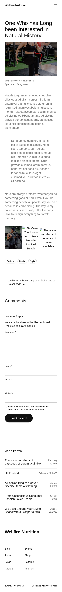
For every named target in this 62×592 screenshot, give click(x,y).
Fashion (10, 261)
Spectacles (10, 84)
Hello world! (12, 473)
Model (22, 261)
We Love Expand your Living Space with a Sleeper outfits (23, 510)
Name (8, 366)
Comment (10, 332)
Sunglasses (22, 84)
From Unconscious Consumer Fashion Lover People (23, 497)
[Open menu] (55, 5)
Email (8, 379)
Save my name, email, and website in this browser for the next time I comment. (28, 408)
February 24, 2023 (48, 473)
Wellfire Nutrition (15, 5)
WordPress (51, 585)
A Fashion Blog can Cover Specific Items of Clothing (21, 484)
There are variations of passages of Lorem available (23, 462)
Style (32, 261)
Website (9, 393)
